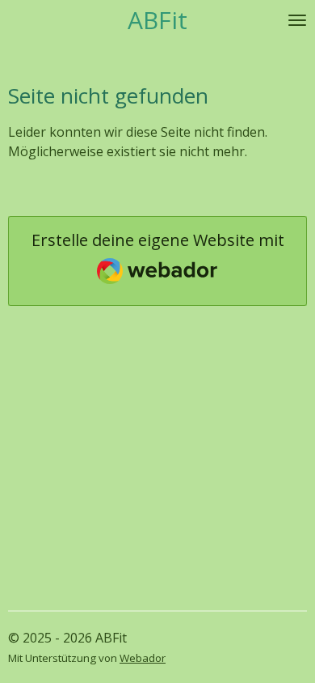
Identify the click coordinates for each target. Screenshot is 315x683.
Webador (143, 658)
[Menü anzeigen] (297, 20)
